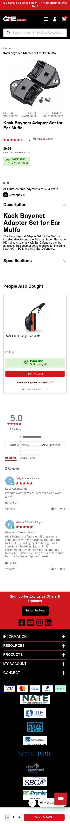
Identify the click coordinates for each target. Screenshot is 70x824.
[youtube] (30, 622)
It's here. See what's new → (21, 3)
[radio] (31, 437)
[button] (35, 205)
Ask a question (45, 139)
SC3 (33, 249)
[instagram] (39, 622)
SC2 (20, 249)
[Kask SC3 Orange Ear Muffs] (35, 316)
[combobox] (35, 32)
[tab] (11, 458)
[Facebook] (21, 622)
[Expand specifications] (65, 261)
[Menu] (46, 19)
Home (7, 48)
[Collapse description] (65, 205)
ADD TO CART (44, 817)
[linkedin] (48, 622)
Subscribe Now (35, 611)
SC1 (13, 249)
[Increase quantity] (19, 817)
